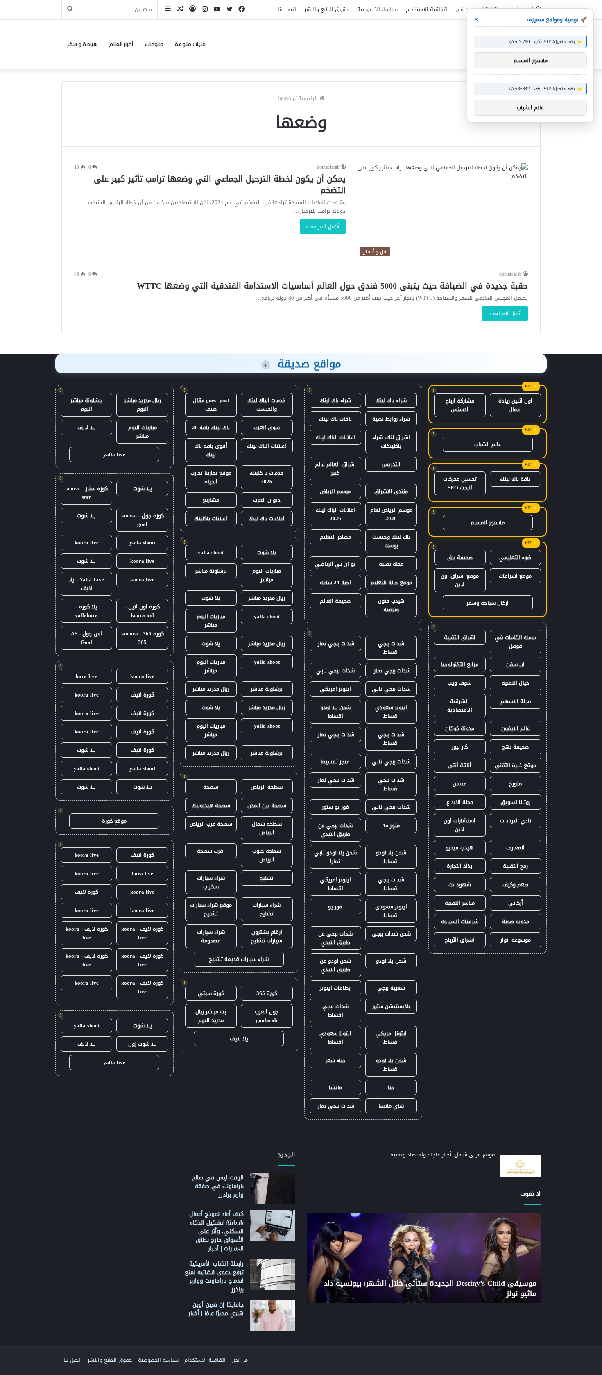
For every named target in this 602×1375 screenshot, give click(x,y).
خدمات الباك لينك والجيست (266, 404)
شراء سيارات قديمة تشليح (239, 959)
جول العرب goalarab (267, 1015)
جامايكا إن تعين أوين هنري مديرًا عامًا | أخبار (216, 1309)
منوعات (154, 44)
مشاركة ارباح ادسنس (460, 405)
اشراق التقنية (459, 637)
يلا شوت (266, 552)
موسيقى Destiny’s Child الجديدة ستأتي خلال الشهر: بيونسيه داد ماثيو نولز (430, 1288)
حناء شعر (335, 1060)
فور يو (335, 906)
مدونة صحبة (515, 921)
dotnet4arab (328, 167)
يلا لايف (239, 1039)
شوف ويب (459, 683)
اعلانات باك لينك (267, 518)
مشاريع (211, 500)
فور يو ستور (335, 807)
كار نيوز (460, 747)
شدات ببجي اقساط (391, 647)
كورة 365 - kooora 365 (142, 637)
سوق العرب (266, 427)
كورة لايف (142, 695)
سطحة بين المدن (266, 805)
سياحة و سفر (82, 44)
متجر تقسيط (335, 761)
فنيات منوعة (190, 44)
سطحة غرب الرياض (211, 824)
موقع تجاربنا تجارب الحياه (210, 477)
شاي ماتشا (391, 1106)
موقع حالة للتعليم (391, 582)
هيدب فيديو (459, 847)
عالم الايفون (515, 728)
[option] (424, 1258)
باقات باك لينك (335, 419)
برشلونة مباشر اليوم (86, 404)
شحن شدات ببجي (391, 934)
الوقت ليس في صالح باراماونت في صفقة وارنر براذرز (218, 1186)
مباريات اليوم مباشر (266, 575)
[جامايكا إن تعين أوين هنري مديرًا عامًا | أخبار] (272, 1315)
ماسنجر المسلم (488, 522)
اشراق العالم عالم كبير (335, 468)
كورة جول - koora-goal (142, 519)
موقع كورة (114, 821)
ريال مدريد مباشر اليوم (142, 404)
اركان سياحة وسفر (487, 603)
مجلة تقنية (391, 564)
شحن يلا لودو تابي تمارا (335, 856)
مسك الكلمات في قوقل (515, 641)
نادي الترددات (515, 820)
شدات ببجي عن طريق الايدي (335, 829)
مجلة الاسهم (515, 701)
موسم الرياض (335, 491)
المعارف (515, 847)
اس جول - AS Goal (86, 637)
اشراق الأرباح (459, 940)
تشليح (267, 878)
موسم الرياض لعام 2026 (391, 514)
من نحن (463, 9)
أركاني (515, 903)
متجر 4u (391, 825)
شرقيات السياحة (459, 921)
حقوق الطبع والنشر (326, 9)
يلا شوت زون (142, 1044)
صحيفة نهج (515, 747)
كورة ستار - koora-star (86, 492)
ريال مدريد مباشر (266, 598)
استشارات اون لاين (459, 824)
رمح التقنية (515, 866)
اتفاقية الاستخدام (426, 9)
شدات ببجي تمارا (335, 643)
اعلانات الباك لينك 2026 (335, 514)
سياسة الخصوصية (377, 9)
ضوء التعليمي (515, 557)
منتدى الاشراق (391, 491)
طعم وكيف (515, 884)
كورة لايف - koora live (142, 933)
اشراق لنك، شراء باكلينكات (391, 441)
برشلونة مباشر (211, 571)
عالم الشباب (487, 444)
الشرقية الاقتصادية (459, 705)
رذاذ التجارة (459, 866)
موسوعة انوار (515, 940)
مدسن (459, 784)
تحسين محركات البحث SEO (460, 483)
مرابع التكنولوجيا (459, 664)
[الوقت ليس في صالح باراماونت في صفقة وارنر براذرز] (272, 1188)
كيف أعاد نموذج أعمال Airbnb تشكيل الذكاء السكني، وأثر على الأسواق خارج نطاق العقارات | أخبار (216, 1231)
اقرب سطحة (211, 851)
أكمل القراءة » (322, 226)
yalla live (114, 454)
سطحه (210, 787)
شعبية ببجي (391, 988)
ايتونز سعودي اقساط (391, 711)
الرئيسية (308, 98)
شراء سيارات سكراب (211, 882)
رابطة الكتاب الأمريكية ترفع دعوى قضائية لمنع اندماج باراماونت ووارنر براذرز (214, 1276)
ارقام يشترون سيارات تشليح (266, 936)
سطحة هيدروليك (211, 805)
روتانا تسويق (515, 802)
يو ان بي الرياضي (335, 564)
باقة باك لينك (515, 479)
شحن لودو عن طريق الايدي (335, 965)
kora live (86, 676)
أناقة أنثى (459, 765)
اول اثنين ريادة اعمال (515, 405)
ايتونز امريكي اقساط (335, 883)
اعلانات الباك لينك (335, 437)
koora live (87, 542)
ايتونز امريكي (335, 689)
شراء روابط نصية (391, 419)
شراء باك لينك (391, 400)
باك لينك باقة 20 (211, 427)
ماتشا (335, 1087)
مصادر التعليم (335, 537)
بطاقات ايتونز (335, 988)
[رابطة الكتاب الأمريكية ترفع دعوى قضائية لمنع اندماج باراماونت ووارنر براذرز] (272, 1274)
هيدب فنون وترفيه (391, 605)
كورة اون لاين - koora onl (142, 610)
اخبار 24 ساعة (335, 582)
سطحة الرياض (267, 787)
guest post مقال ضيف (211, 404)
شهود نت (459, 884)
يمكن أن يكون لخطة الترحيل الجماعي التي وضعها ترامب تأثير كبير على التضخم (220, 184)
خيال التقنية (516, 683)
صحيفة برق (460, 557)
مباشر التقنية (460, 903)
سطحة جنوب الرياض (266, 855)
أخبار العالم (121, 44)
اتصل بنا (287, 9)
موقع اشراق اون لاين (460, 580)
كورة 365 (266, 993)
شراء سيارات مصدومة (211, 936)
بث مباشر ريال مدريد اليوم (210, 1015)
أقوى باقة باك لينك (211, 450)
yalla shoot (211, 552)
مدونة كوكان (459, 728)
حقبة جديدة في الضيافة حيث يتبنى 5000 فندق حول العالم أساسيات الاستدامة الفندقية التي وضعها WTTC (332, 286)
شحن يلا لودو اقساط (335, 711)
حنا (391, 1087)
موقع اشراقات (515, 576)
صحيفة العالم (335, 601)
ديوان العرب (267, 500)
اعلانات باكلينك (210, 518)
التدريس (391, 464)
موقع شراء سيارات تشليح (211, 909)
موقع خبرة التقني (515, 765)
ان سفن (515, 664)
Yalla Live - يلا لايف (86, 583)
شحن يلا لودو (391, 961)
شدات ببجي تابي (335, 670)
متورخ (515, 784)
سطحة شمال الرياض (267, 828)
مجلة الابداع (459, 802)
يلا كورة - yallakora (86, 610)
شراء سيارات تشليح (267, 909)
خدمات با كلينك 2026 (267, 477)
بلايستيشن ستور (391, 1006)
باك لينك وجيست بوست (391, 541)
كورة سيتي (211, 993)
